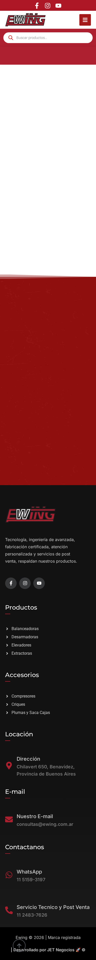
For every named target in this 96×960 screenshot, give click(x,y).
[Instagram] (48, 6)
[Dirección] (9, 765)
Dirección (28, 759)
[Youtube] (58, 6)
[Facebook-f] (37, 6)
